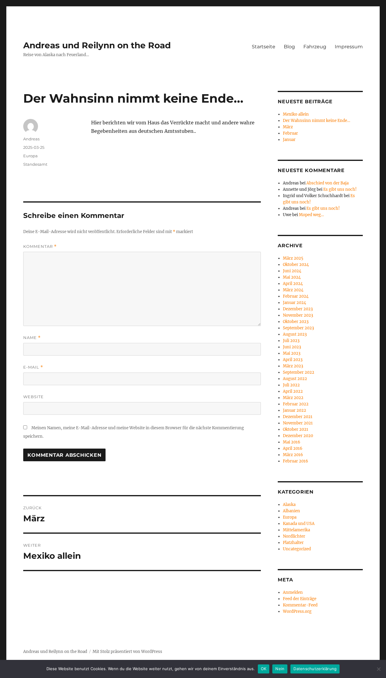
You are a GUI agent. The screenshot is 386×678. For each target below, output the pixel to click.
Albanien (291, 510)
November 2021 (298, 423)
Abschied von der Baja (327, 183)
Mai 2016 (291, 442)
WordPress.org (297, 611)
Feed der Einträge (299, 598)
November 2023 (298, 315)
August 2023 (295, 334)
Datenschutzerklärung (315, 668)
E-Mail (33, 367)
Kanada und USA (299, 523)
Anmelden (293, 592)
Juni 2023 (292, 347)
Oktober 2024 (296, 264)
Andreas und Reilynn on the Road (97, 45)
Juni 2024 (292, 270)
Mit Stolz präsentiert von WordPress (127, 651)
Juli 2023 (291, 340)
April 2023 (292, 359)
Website (33, 396)
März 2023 (293, 366)
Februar (290, 133)
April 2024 (293, 283)
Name (32, 337)
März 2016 (293, 454)
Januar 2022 (294, 410)
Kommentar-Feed (300, 605)
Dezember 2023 (298, 309)
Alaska (289, 504)
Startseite (263, 47)
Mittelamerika (296, 529)
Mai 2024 (292, 277)
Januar (289, 139)
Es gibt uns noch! (340, 189)
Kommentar (40, 246)
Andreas (31, 138)
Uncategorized (297, 549)
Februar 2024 (295, 296)
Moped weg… (311, 214)
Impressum (349, 47)
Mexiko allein (296, 114)
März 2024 (293, 290)
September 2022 (298, 372)
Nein (279, 668)
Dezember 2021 (297, 416)
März (288, 127)
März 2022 (293, 397)
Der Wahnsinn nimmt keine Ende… (316, 120)
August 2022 (295, 378)
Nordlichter (294, 536)
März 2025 (293, 258)
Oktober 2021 (295, 429)
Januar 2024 (294, 302)
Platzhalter (293, 542)
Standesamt (35, 164)
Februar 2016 (295, 461)
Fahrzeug (314, 47)
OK (264, 668)
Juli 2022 (291, 385)
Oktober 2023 (295, 321)
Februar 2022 (295, 404)
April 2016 (292, 448)
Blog (289, 47)
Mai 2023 (291, 353)
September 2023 (298, 328)
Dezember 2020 (298, 435)
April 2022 (293, 391)
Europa (30, 155)
